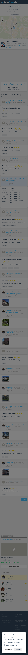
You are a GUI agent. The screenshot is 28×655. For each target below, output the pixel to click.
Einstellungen (8, 649)
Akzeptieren (18, 649)
